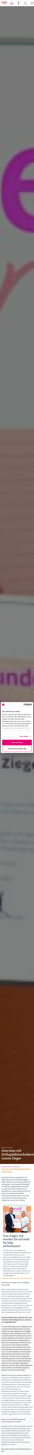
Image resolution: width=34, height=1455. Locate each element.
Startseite (4, 1166)
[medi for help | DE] (4, 3)
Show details (24, 736)
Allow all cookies (17, 742)
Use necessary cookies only (17, 748)
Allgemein (4, 1147)
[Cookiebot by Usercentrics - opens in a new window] (24, 705)
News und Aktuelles (14, 1166)
